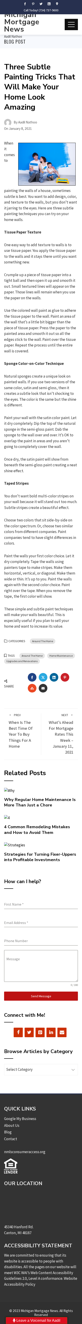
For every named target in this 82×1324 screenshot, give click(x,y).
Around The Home (42, 641)
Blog (8, 1132)
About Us (11, 1125)
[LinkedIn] (51, 1032)
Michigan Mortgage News (21, 22)
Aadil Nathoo (13, 36)
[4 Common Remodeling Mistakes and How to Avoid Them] (7, 817)
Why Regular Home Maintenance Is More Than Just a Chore (40, 802)
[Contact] (62, 1032)
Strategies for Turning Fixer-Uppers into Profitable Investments (40, 857)
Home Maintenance (61, 655)
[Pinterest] (40, 1032)
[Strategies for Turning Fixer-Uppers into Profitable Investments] (14, 844)
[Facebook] (18, 1032)
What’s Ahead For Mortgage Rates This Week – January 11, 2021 (61, 734)
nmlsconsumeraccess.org (24, 1151)
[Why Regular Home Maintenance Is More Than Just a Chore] (9, 790)
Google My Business (20, 1118)
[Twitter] (29, 1032)
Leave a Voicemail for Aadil (37, 1320)
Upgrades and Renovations (22, 661)
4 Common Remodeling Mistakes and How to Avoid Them (37, 829)
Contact (10, 1138)
